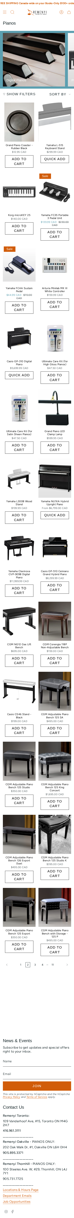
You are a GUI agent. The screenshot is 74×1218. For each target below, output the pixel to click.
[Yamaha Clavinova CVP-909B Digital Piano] (19, 548)
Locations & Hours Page (21, 1190)
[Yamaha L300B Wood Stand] (19, 478)
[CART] (69, 12)
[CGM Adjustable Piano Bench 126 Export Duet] (19, 834)
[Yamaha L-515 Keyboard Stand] (54, 122)
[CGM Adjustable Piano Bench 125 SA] (54, 691)
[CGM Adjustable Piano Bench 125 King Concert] (54, 761)
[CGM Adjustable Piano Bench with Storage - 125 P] (54, 907)
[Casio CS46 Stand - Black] (19, 691)
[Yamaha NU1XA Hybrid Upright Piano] (54, 478)
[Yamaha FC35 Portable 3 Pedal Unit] (54, 192)
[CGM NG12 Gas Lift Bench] (19, 621)
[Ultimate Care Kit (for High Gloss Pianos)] (54, 338)
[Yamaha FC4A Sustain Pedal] (19, 265)
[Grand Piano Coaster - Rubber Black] (19, 122)
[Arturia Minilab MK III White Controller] (54, 265)
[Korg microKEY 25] (19, 192)
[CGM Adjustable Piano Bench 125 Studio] (19, 761)
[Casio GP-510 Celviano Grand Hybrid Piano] (54, 548)
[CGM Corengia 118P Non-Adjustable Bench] (54, 621)
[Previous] (10, 965)
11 (53, 964)
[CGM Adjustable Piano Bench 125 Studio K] (54, 834)
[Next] (63, 965)
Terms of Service (36, 1097)
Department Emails (17, 1196)
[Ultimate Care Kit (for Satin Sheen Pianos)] (19, 408)
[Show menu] (4, 12)
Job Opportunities (17, 1202)
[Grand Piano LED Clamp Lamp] (54, 408)
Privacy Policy (11, 1097)
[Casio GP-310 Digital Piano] (19, 338)
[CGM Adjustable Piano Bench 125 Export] (19, 907)
